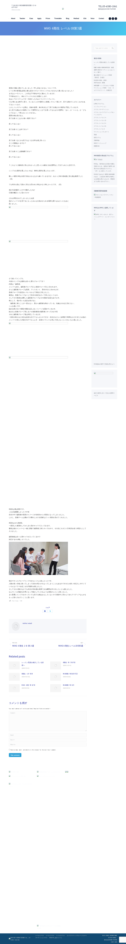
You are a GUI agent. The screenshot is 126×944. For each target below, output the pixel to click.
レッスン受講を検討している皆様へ (33, 664)
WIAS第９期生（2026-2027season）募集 (100, 81)
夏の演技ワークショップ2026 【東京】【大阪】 (103, 76)
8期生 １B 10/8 (27, 674)
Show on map (16, 10)
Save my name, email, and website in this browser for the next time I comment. (33, 749)
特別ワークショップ (100, 143)
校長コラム (97, 137)
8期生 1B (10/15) (69, 662)
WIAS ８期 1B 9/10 (28, 685)
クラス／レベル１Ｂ (100, 120)
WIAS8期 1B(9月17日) (70, 674)
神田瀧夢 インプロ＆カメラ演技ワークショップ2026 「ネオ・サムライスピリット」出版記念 (104, 88)
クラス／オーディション (101, 109)
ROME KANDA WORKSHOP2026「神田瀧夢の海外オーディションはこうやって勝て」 (104, 70)
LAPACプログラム (99, 103)
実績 (95, 134)
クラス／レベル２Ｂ (100, 126)
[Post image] (14, 665)
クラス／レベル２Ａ (100, 123)
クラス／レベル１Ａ (100, 117)
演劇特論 (96, 140)
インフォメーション (100, 106)
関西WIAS (96, 146)
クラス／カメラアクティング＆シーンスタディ (104, 113)
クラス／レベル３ (99, 129)
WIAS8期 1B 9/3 (68, 685)
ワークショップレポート (101, 131)
